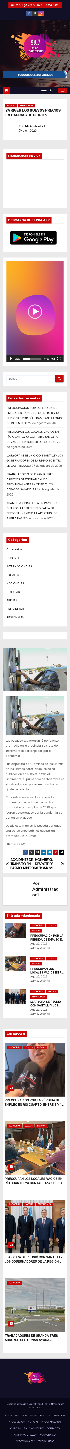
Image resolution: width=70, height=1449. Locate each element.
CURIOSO (15, 1428)
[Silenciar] (53, 359)
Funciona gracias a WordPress (24, 1404)
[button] (52, 90)
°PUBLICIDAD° (17, 1422)
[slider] (32, 359)
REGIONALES (15, 617)
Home (8, 1415)
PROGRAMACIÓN (51, 1422)
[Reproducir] (11, 359)
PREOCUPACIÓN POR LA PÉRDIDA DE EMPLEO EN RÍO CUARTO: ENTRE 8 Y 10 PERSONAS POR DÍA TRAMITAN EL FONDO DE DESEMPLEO (34, 1106)
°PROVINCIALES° (25, 1441)
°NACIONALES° (47, 1434)
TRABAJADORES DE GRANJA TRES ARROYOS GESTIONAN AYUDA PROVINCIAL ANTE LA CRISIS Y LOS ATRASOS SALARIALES (31, 1342)
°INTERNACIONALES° (25, 1434)
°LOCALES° (21, 1415)
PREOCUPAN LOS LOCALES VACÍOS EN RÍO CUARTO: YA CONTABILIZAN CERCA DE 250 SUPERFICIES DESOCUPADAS (33, 437)
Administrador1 (34, 126)
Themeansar (34, 1407)
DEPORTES (13, 558)
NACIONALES (15, 583)
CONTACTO (53, 1428)
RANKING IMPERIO (34, 1428)
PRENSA (11, 600)
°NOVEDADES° (57, 1415)
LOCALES (12, 575)
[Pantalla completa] (59, 359)
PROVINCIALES (26, 105)
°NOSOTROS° (38, 1415)
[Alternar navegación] (44, 90)
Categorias (14, 549)
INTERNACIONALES (19, 566)
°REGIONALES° (46, 1441)
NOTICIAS (11, 105)
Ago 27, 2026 (38, 943)
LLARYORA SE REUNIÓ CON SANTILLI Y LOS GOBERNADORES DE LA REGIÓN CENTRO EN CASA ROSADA (34, 460)
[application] (35, 311)
